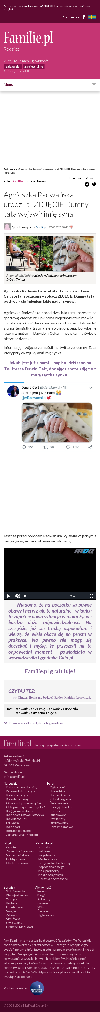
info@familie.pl (14, 776)
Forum (42, 891)
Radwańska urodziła (62, 709)
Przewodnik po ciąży (20, 791)
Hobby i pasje (15, 859)
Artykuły (9, 169)
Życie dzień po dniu (20, 851)
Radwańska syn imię (30, 709)
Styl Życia (13, 919)
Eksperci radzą (60, 795)
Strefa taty (57, 819)
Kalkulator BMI (17, 819)
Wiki (40, 907)
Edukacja (12, 823)
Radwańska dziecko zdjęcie (36, 713)
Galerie (42, 903)
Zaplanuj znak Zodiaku (22, 835)
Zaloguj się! (13, 66)
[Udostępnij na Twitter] (94, 185)
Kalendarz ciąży (17, 795)
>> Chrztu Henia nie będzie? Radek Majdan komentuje (52, 697)
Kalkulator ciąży (17, 799)
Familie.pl (19, 181)
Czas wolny (14, 923)
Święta (11, 911)
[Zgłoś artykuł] (71, 227)
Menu (8, 84)
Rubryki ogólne (60, 799)
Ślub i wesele (59, 803)
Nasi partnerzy (48, 871)
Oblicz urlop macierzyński (24, 803)
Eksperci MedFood (19, 927)
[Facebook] (84, 18)
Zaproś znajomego (51, 867)
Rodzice (55, 811)
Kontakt (44, 847)
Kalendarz (13, 827)
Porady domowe (61, 827)
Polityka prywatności (53, 879)
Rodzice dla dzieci (18, 831)
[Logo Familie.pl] (50, 38)
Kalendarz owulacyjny (21, 787)
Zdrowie (12, 915)
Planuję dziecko (61, 807)
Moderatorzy (47, 859)
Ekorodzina (57, 791)
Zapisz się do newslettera (18, 71)
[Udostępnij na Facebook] (87, 185)
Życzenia (43, 911)
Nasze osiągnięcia (51, 875)
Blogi (41, 895)
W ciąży (11, 899)
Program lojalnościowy (54, 863)
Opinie (11, 847)
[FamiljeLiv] (92, 17)
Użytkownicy (59, 823)
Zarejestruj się (33, 66)
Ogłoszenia (58, 787)
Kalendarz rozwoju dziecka (25, 815)
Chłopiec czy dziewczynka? (25, 807)
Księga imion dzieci (19, 811)
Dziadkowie (58, 815)
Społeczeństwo (17, 855)
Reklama (44, 851)
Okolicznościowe (18, 863)
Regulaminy (46, 855)
